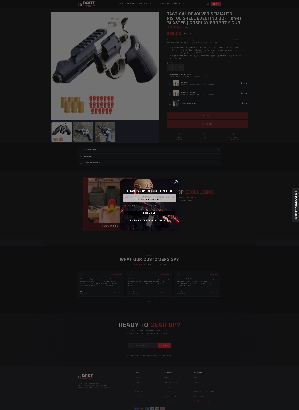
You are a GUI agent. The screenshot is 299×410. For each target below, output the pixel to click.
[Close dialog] (176, 182)
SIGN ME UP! (149, 213)
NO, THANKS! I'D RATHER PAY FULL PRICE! (149, 220)
